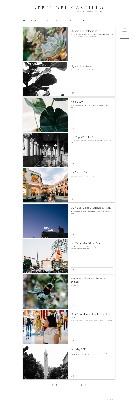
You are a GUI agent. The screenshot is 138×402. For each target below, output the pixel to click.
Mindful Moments (61, 20)
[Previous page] (56, 385)
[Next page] (82, 385)
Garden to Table (85, 20)
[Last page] (86, 385)
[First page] (52, 385)
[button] (113, 21)
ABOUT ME (124, 34)
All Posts (25, 20)
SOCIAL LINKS (124, 37)
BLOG (124, 28)
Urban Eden (73, 20)
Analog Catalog (35, 20)
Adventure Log (48, 20)
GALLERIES (124, 31)
